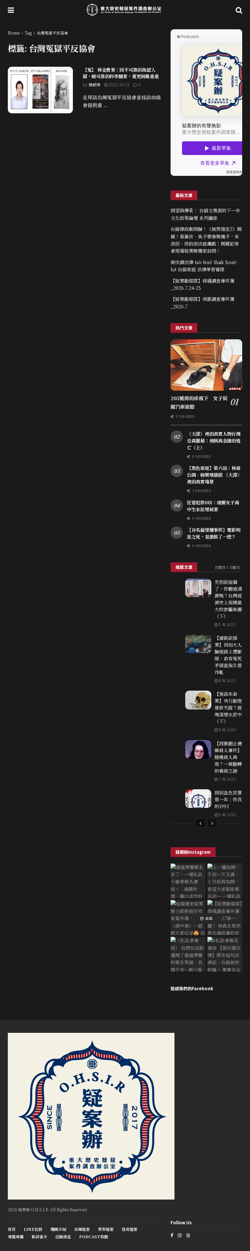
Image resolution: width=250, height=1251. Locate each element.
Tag (28, 32)
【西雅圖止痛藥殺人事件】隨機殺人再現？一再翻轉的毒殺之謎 (228, 757)
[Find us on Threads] (188, 1235)
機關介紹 (58, 1229)
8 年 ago (227, 680)
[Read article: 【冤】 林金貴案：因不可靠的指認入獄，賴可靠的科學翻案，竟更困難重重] (40, 90)
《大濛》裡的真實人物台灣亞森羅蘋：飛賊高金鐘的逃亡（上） (214, 440)
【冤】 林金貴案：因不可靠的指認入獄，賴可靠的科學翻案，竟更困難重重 (121, 72)
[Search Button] (239, 10)
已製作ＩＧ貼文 (227, 567)
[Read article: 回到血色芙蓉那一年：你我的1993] (198, 798)
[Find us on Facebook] (172, 1235)
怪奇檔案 (129, 1229)
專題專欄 (15, 1236)
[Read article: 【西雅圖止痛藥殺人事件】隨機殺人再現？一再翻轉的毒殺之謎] (198, 749)
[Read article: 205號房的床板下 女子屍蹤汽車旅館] (206, 364)
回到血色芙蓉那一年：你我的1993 (228, 799)
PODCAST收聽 (93, 1236)
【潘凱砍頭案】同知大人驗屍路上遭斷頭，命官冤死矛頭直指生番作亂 (228, 655)
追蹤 (208, 918)
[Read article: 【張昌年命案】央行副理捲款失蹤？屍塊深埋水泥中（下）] (198, 700)
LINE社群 (33, 1229)
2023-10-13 (118, 84)
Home (14, 32)
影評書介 (39, 1236)
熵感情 (94, 84)
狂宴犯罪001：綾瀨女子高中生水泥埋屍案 (213, 506)
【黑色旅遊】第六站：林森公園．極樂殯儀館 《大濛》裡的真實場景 (214, 475)
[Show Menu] (11, 10)
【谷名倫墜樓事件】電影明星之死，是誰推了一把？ (214, 533)
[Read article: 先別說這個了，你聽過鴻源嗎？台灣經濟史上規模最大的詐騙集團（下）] (198, 588)
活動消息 (63, 1236)
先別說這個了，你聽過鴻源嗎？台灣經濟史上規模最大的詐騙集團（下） (228, 599)
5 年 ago (227, 624)
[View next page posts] (212, 823)
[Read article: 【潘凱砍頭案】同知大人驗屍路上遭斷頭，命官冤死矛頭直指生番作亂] (198, 644)
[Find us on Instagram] (180, 1235)
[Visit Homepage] (125, 9)
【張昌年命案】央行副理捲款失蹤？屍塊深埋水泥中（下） (228, 707)
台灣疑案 (82, 1229)
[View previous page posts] (200, 823)
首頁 (12, 1229)
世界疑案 (106, 1229)
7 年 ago (227, 779)
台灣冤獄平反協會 (52, 32)
